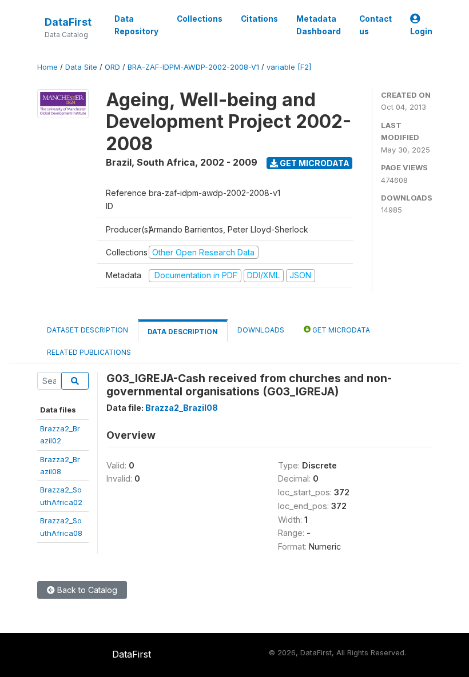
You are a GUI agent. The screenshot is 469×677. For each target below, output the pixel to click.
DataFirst (68, 22)
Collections (199, 18)
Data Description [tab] (183, 331)
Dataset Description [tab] (87, 330)
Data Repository (136, 25)
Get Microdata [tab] (340, 330)
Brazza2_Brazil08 (181, 407)
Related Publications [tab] (89, 352)
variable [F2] (289, 67)
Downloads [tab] (260, 330)
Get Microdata (313, 163)
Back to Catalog (86, 590)
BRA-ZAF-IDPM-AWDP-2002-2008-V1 (193, 67)
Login (421, 31)
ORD (112, 67)
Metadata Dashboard (318, 25)
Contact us (375, 25)
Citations (259, 18)
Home (47, 67)
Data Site (81, 67)
